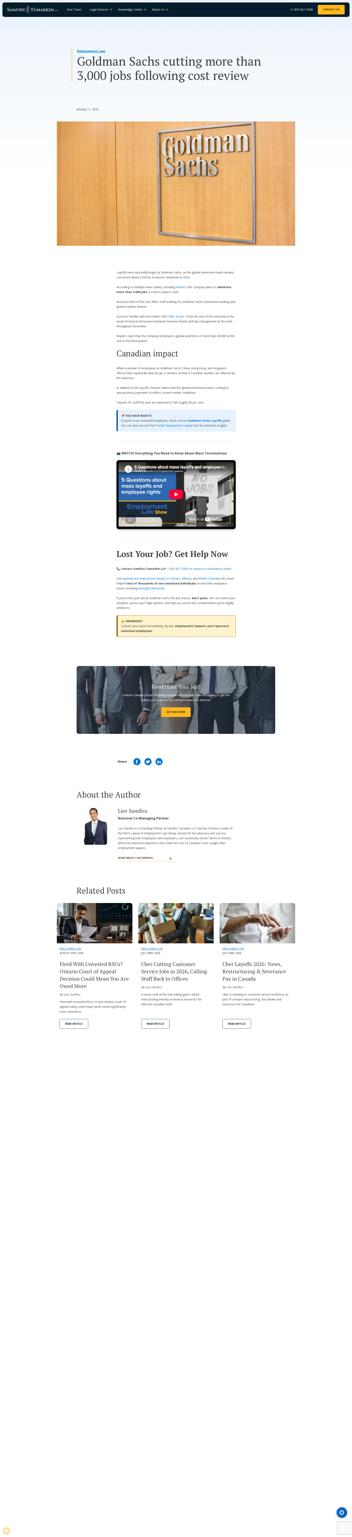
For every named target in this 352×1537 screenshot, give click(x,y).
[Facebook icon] (137, 761)
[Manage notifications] (6, 1530)
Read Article (73, 1023)
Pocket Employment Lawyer (174, 425)
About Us (158, 9)
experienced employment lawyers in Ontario (151, 578)
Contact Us (331, 9)
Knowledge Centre (130, 9)
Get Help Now (176, 712)
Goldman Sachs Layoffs (205, 420)
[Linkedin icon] (159, 761)
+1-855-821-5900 (301, 9)
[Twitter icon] (148, 761)
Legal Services (98, 9)
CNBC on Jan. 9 (177, 316)
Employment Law (91, 51)
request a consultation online (212, 569)
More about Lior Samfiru (135, 858)
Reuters (181, 287)
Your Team (74, 9)
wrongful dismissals (151, 588)
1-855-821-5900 (177, 569)
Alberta (186, 578)
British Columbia (209, 578)
